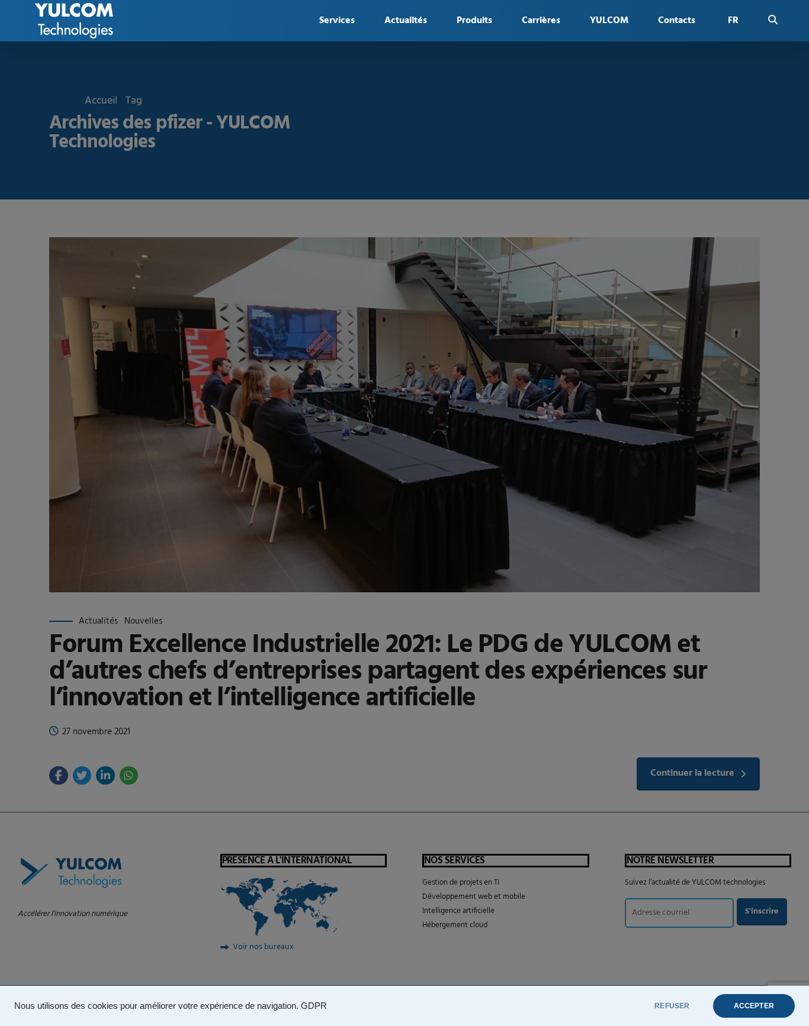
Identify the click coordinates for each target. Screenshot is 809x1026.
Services (337, 20)
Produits (474, 20)
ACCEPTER (754, 1006)
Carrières (541, 20)
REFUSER (671, 1006)
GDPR (314, 1006)
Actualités (405, 20)
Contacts (676, 20)
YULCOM (609, 20)
